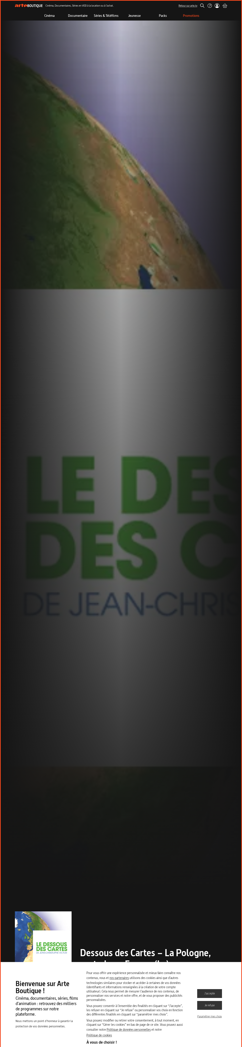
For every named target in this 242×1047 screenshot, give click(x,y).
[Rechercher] (202, 5)
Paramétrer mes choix (209, 1016)
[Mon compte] (217, 5)
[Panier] (224, 5)
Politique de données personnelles (129, 1029)
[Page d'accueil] (29, 6)
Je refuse (210, 1005)
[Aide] (209, 5)
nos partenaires (119, 978)
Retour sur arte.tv (188, 5)
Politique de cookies (99, 1035)
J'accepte (209, 993)
